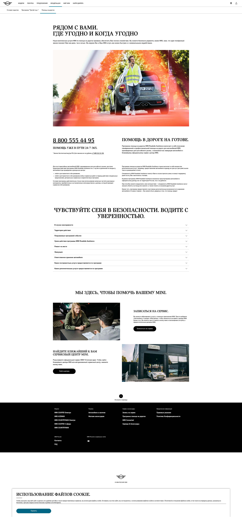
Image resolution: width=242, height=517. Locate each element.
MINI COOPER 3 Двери (62, 424)
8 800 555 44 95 (73, 141)
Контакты (58, 441)
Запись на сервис (129, 413)
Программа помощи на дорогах (134, 416)
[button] (236, 3)
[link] (78, 3)
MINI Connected (128, 420)
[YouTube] (88, 441)
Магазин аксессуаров (96, 416)
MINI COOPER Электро (62, 413)
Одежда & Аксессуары (131, 424)
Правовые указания (164, 413)
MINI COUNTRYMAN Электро (64, 420)
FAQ (55, 444)
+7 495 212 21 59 (98, 153)
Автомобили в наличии (96, 413)
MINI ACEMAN (59, 416)
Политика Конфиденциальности (168, 416)
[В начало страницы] (121, 396)
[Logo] (121, 477)
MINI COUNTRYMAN (61, 428)
